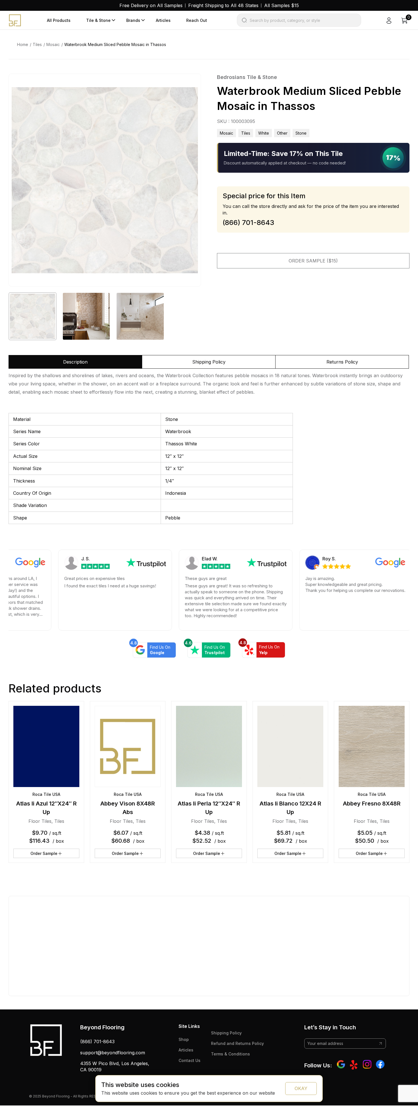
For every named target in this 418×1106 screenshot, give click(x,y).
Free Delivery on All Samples (151, 5)
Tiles (37, 44)
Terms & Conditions (230, 1053)
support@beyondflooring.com (112, 1052)
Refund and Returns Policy (237, 1043)
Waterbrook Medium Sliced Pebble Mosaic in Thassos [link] (115, 44)
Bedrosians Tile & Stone (247, 77)
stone (301, 133)
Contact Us (189, 1060)
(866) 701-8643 (97, 1041)
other (282, 133)
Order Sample (43, 853)
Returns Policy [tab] (342, 362)
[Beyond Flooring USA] (15, 20)
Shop (184, 1039)
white (263, 133)
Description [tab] (75, 362)
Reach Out (196, 20)
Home (22, 44)
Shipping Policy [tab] (208, 362)
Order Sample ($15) (313, 261)
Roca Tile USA (46, 794)
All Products (59, 20)
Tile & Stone (98, 20)
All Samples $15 (281, 5)
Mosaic (53, 44)
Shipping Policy (226, 1032)
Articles (163, 20)
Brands (133, 20)
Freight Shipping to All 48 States (223, 5)
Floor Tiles (39, 821)
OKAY (301, 1088)
